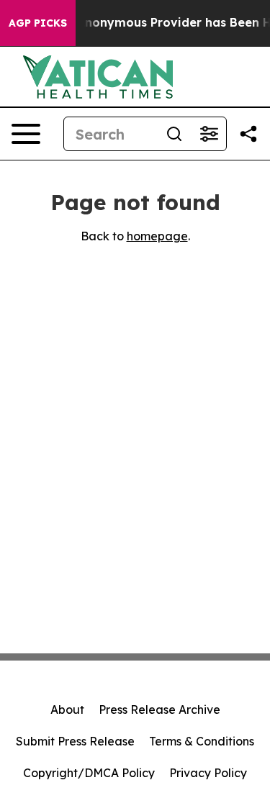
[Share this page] (248, 133)
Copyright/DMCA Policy (89, 773)
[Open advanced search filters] (209, 133)
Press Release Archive (159, 709)
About (67, 709)
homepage (157, 236)
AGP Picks (38, 23)
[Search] (174, 133)
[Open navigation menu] (26, 133)
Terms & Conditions (201, 741)
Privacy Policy (208, 773)
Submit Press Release (75, 741)
